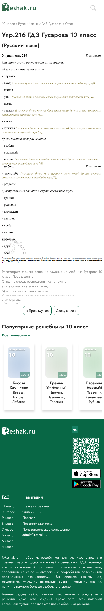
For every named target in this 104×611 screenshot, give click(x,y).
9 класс (7, 517)
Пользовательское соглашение (46, 529)
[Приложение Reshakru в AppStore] (86, 477)
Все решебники (16, 334)
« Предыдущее (37, 310)
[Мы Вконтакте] (75, 429)
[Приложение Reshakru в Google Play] (86, 487)
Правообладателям (37, 523)
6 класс (7, 535)
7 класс (7, 529)
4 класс (7, 546)
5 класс (7, 540)
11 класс (8, 506)
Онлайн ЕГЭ (31, 511)
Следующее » (66, 310)
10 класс (8, 511)
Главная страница (35, 506)
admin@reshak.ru (34, 534)
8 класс (7, 523)
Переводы (30, 517)
